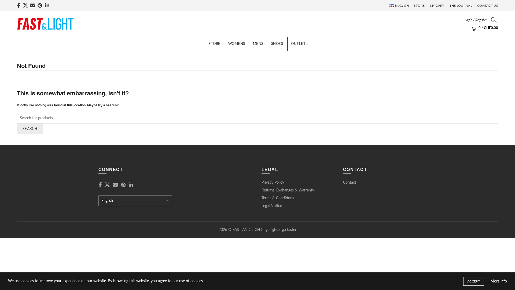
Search (30, 129)
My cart (437, 5)
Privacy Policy (273, 182)
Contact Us (487, 5)
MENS (258, 44)
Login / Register (476, 20)
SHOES (277, 44)
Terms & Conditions (278, 198)
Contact (349, 182)
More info (499, 281)
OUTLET (298, 44)
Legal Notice (272, 206)
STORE (419, 5)
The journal (461, 5)
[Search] (494, 20)
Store (214, 44)
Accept (473, 281)
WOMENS (236, 44)
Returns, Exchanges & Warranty (288, 190)
